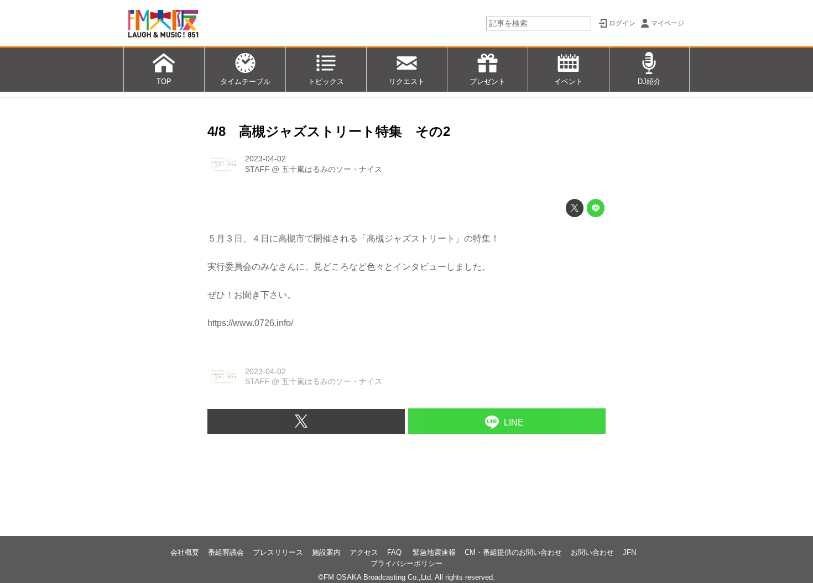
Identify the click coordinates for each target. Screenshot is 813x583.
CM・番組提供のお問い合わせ (513, 552)
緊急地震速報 (434, 552)
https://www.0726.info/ (250, 323)
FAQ (395, 552)
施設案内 (326, 552)
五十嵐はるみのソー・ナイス (332, 169)
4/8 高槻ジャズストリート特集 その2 (328, 131)
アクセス (364, 552)
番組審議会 (226, 552)
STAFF (257, 169)
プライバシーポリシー (406, 563)
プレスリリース (278, 552)
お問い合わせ (592, 552)
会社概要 (184, 552)
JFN (629, 552)
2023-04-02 (265, 158)
